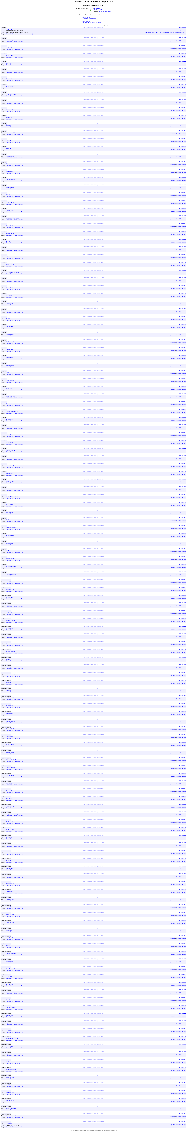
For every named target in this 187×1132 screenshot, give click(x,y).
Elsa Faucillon (9, 520)
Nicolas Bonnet (9, 303)
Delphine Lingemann (11, 450)
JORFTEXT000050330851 (89, 27)
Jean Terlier (8, 63)
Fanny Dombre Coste (11, 527)
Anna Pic (8, 403)
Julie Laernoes (9, 473)
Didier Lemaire (9, 194)
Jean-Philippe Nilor (10, 156)
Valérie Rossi (9, 388)
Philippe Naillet (9, 163)
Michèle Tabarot (10, 365)
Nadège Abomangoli (11, 574)
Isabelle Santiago (10, 372)
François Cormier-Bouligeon (12, 272)
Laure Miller (9, 434)
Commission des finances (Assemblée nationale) (17, 1127)
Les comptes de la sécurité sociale (89, 18)
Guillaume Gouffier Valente (12, 218)
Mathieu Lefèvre (10, 202)
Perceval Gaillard (10, 233)
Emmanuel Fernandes (11, 249)
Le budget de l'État (86, 17)
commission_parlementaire (152, 32)
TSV (99, 11)
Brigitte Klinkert (10, 481)
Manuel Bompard (10, 311)
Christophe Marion (10, 179)
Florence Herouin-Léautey (12, 496)
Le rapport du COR (86, 22)
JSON (102, 11)
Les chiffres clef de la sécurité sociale (90, 20)
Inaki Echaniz (9, 256)
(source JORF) (100, 27)
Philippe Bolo (9, 318)
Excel (109, 11)
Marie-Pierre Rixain (10, 396)
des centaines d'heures (81, 1130)
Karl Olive (8, 148)
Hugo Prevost (9, 29)
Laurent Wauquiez (10, 40)
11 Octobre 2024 (182, 27)
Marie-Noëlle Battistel (11, 566)
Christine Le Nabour (10, 465)
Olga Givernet (9, 512)
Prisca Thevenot (9, 357)
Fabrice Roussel (9, 102)
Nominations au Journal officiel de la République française (93, 1)
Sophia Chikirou (10, 535)
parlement (172, 31)
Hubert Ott (8, 140)
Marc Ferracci (9, 241)
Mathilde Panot (9, 419)
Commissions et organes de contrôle (14, 41)
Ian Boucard (9, 295)
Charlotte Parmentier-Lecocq (12, 411)
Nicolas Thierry (9, 55)
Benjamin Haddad (10, 210)
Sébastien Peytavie (10, 109)
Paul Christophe (9, 280)
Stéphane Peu (9, 117)
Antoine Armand (10, 342)
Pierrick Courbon (10, 264)
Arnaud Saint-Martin (11, 94)
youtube (93, 22)
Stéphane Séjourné (10, 78)
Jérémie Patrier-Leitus (11, 133)
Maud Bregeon (9, 543)
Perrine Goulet (9, 504)
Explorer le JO (98, 9)
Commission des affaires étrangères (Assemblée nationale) (19, 34)
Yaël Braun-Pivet (10, 550)
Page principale (98, 8)
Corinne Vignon (9, 349)
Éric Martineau (9, 171)
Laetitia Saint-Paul (10, 380)
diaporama (98, 22)
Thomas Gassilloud (10, 225)
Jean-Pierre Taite (10, 71)
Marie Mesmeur (9, 442)
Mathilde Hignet (10, 489)
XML (106, 11)
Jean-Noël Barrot (10, 334)
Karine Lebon (9, 458)
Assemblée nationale (181, 31)
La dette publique (86, 21)
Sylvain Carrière (10, 287)
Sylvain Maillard (10, 187)
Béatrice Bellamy (10, 558)
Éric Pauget (8, 125)
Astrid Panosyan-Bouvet (11, 427)
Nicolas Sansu (9, 86)
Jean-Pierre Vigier (10, 47)
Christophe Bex (9, 326)
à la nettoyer (114, 1130)
